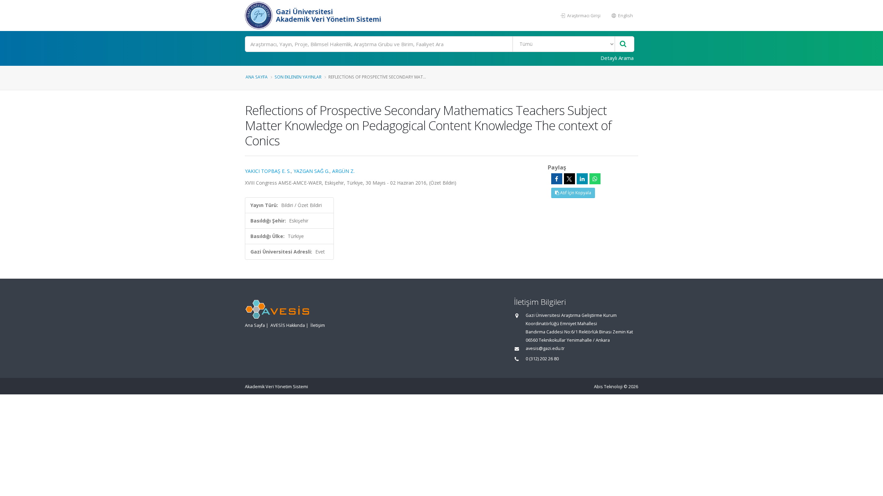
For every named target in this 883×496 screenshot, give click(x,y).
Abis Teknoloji (608, 387)
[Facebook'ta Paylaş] (556, 178)
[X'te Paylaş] (569, 178)
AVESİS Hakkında (287, 325)
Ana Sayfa (257, 77)
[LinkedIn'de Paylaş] (582, 178)
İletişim (317, 325)
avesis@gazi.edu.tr (545, 348)
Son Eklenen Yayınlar (298, 77)
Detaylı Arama (617, 57)
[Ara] (623, 44)
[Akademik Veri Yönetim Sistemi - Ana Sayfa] (259, 15)
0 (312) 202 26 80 (542, 359)
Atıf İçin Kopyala (575, 193)
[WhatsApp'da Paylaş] (595, 178)
